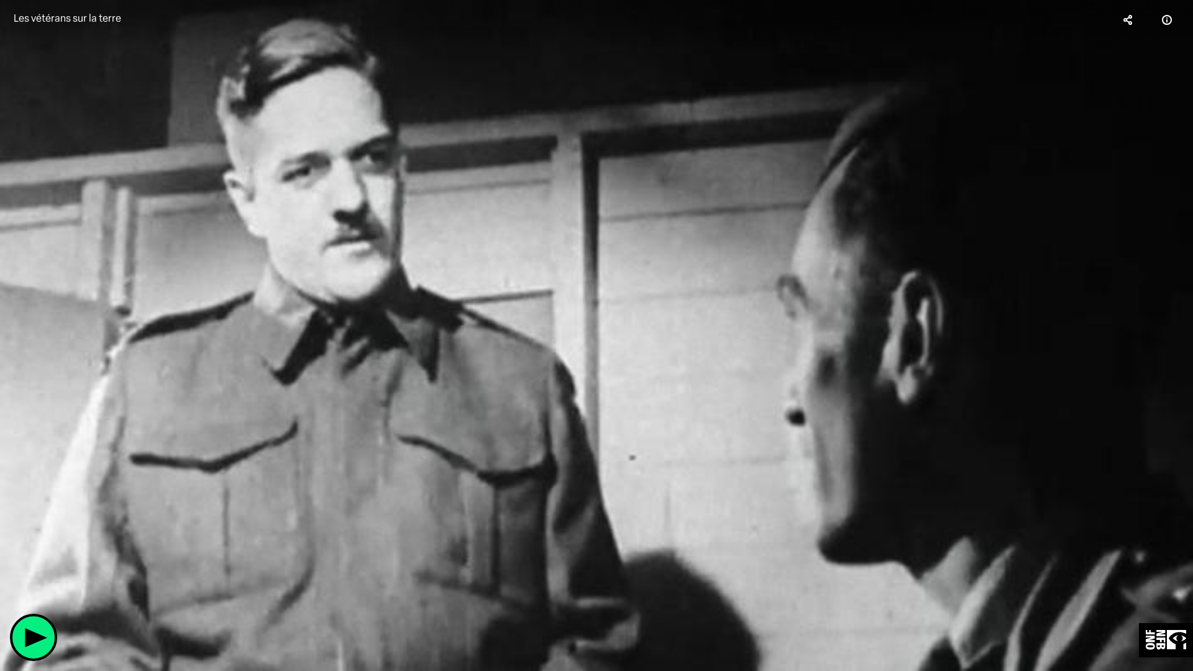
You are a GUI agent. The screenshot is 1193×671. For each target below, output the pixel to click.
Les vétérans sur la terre (67, 18)
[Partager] (1128, 19)
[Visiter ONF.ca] (1166, 640)
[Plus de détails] (1166, 19)
